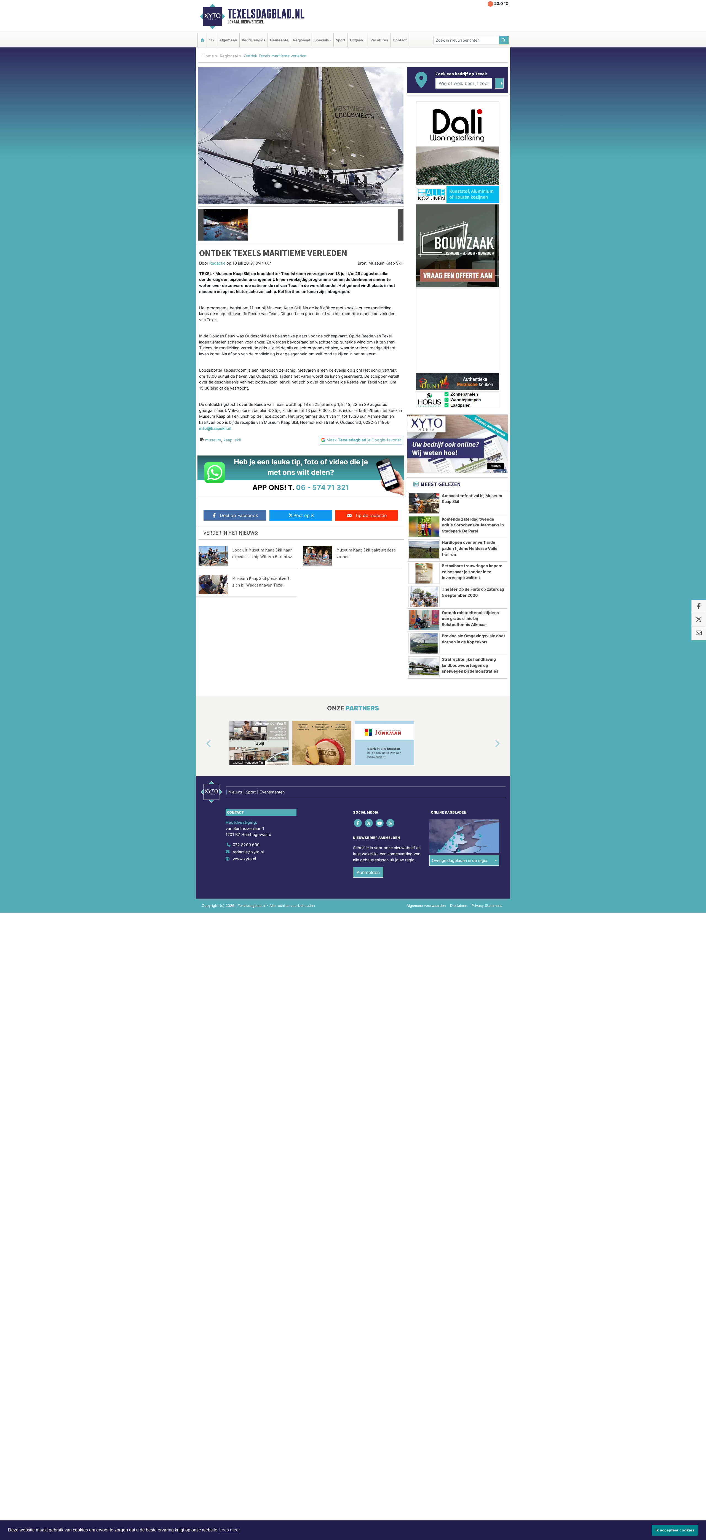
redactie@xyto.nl (248, 851)
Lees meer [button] (229, 1530)
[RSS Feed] (391, 823)
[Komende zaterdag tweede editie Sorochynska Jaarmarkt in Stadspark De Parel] (424, 526)
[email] (699, 633)
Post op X (303, 515)
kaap (227, 440)
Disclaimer (458, 906)
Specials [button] (321, 40)
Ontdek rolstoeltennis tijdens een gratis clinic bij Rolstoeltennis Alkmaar (470, 618)
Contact (400, 40)
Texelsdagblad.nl (266, 14)
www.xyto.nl (244, 858)
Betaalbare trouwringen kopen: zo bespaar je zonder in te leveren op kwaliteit (472, 571)
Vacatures (379, 40)
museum (213, 440)
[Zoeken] (504, 40)
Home (208, 56)
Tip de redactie (371, 515)
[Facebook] (358, 823)
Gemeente (279, 40)
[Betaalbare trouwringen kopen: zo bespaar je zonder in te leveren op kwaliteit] (424, 573)
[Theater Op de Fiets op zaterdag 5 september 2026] (424, 596)
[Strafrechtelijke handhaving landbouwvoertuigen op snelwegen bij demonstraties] (424, 666)
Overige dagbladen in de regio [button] (459, 860)
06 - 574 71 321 (322, 487)
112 (212, 40)
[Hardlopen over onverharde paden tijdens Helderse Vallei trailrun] (424, 549)
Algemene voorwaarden (426, 906)
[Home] (202, 40)
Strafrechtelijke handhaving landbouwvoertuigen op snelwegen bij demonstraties (470, 665)
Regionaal (301, 40)
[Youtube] (380, 823)
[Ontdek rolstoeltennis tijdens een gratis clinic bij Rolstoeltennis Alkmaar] (424, 620)
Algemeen (228, 40)
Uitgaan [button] (356, 40)
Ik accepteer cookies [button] (675, 1530)
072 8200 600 (246, 844)
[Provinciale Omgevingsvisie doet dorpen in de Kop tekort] (424, 643)
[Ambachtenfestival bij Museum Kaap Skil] (424, 503)
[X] (369, 823)
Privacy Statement (487, 906)
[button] (201, 225)
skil (238, 440)
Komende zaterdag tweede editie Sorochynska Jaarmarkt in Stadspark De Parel (473, 525)
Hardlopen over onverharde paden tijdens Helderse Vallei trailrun (470, 548)
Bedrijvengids (253, 40)
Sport (340, 40)
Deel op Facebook (239, 515)
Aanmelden (368, 872)
